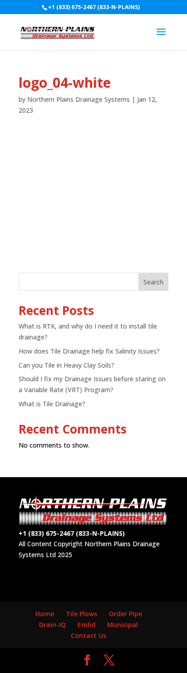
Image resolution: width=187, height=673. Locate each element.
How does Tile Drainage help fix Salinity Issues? (89, 351)
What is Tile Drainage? (52, 403)
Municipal (122, 624)
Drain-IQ (52, 624)
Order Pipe (125, 613)
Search (153, 282)
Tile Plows (81, 613)
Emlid (86, 624)
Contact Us (88, 635)
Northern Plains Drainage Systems (78, 99)
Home (44, 613)
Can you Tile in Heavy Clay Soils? (66, 365)
